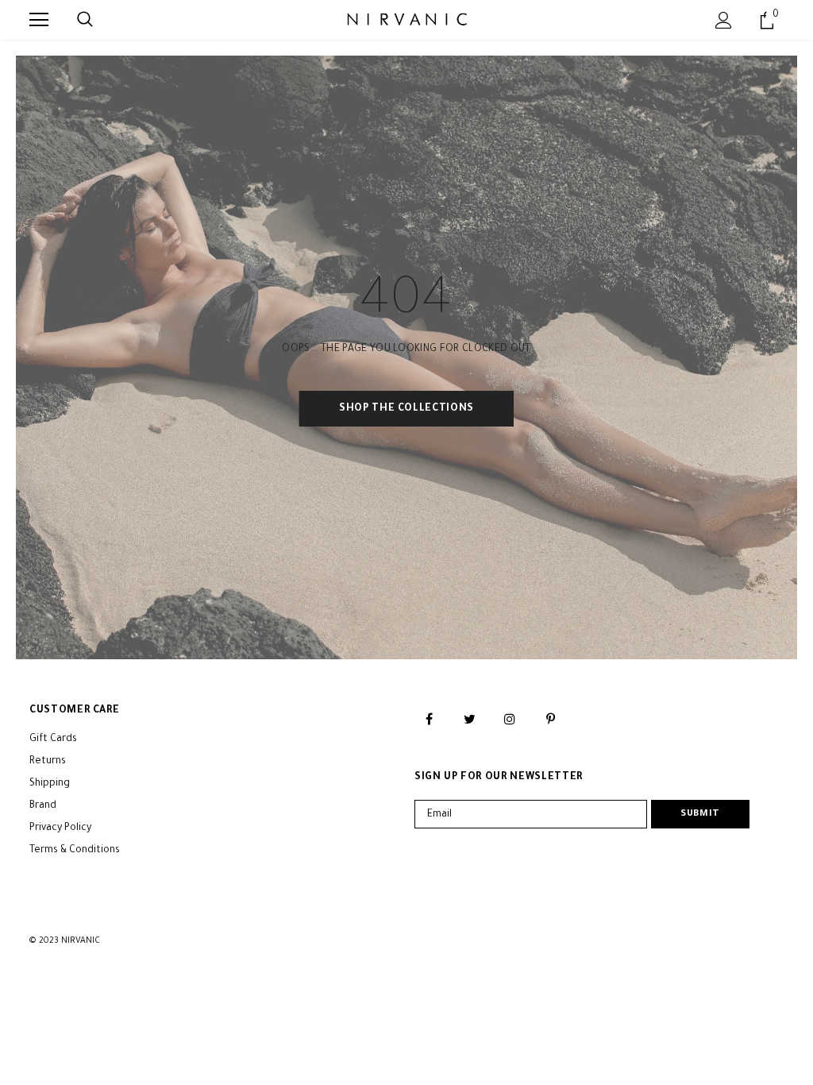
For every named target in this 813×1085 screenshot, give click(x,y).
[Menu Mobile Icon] (38, 19)
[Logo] (406, 19)
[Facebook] (428, 719)
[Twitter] (469, 719)
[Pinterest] (550, 719)
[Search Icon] (85, 20)
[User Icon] (723, 20)
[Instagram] (509, 719)
